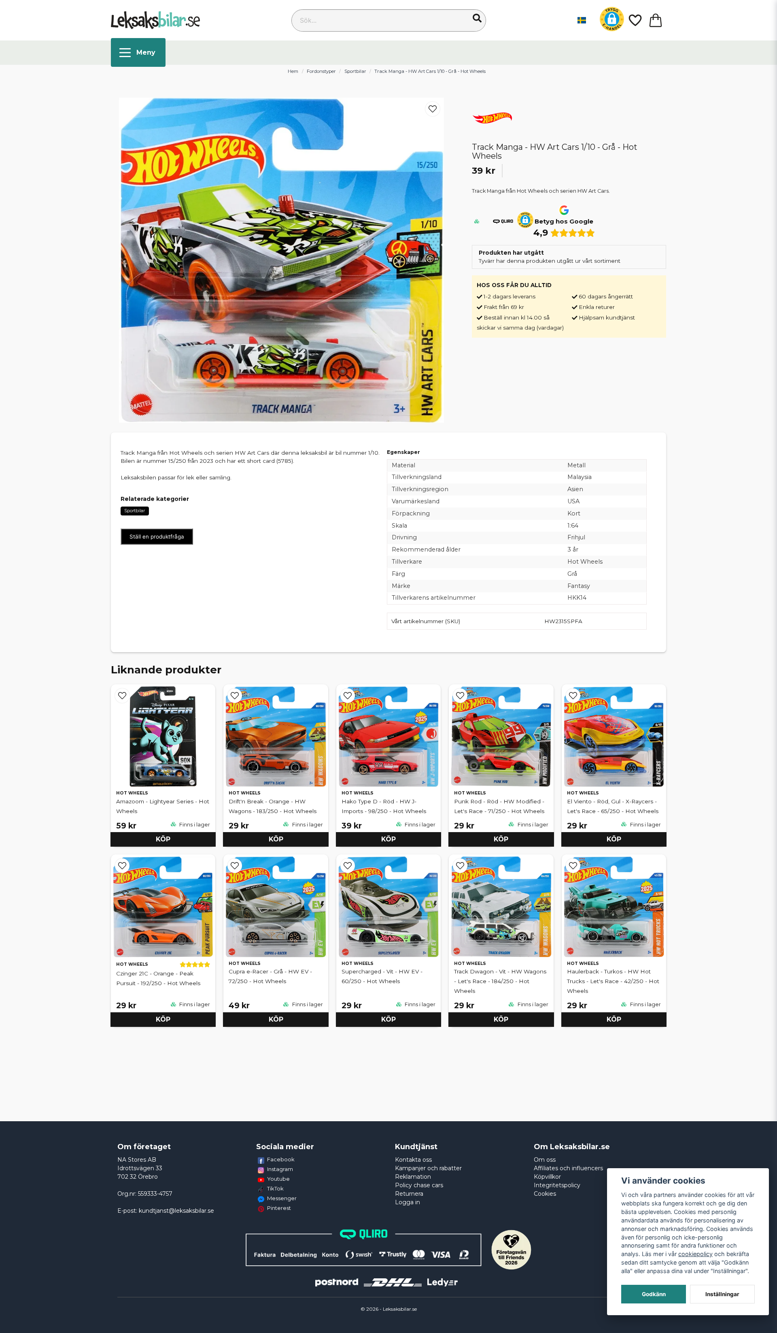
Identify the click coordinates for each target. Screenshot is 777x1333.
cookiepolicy (695, 1253)
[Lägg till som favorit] (634, 20)
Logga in (407, 1202)
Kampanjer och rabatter (428, 1168)
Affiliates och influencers (568, 1168)
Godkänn (654, 1294)
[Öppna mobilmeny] (138, 52)
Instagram (280, 1169)
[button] (477, 18)
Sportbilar (355, 71)
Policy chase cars (419, 1185)
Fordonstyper (321, 71)
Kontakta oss (413, 1159)
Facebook (281, 1159)
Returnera (409, 1193)
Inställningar (722, 1294)
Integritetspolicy (557, 1185)
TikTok (275, 1188)
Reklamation (413, 1176)
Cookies (545, 1193)
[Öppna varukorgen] (655, 20)
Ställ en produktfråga (157, 536)
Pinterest (279, 1208)
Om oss (545, 1159)
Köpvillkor (547, 1176)
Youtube (278, 1178)
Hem (293, 71)
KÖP (163, 839)
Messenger (282, 1198)
